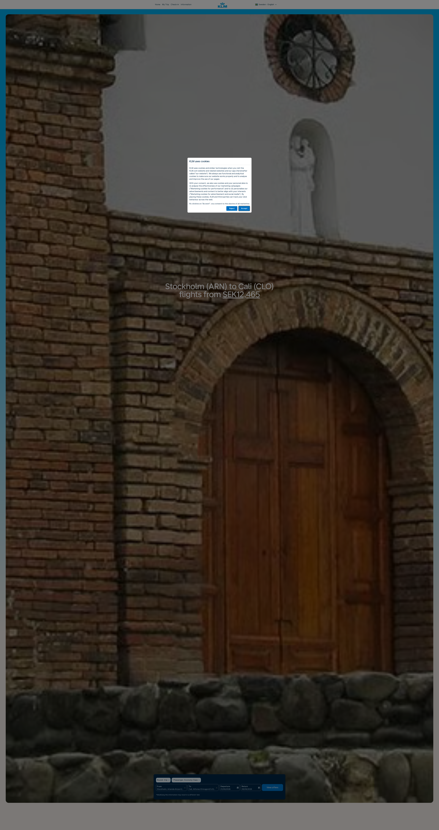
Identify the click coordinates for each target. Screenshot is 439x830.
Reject (232, 208)
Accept (244, 208)
